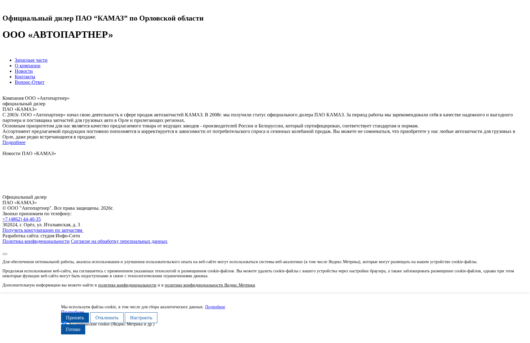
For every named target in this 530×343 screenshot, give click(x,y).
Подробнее (13, 142)
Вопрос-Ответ (29, 82)
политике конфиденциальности (127, 285)
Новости (24, 71)
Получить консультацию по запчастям (42, 230)
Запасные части (31, 60)
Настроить (141, 317)
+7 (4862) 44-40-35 (21, 219)
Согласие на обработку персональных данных (119, 241)
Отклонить (106, 317)
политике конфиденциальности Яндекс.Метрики (210, 285)
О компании (27, 65)
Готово (73, 329)
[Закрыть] (4, 254)
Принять (75, 317)
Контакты (25, 76)
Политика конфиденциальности (36, 241)
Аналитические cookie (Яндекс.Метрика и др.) (111, 324)
